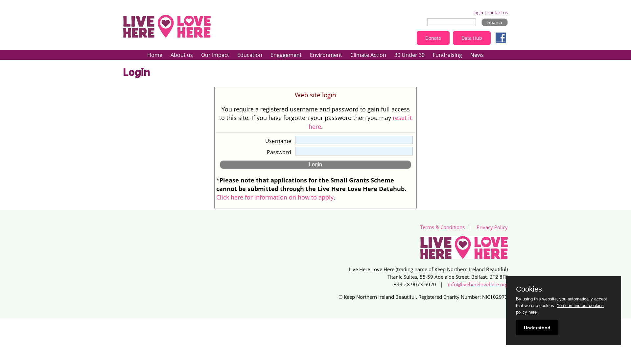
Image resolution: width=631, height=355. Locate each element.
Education (249, 55)
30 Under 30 (409, 55)
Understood (537, 327)
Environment (326, 55)
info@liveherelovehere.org (478, 284)
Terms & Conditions (442, 227)
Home (154, 55)
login (478, 12)
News (477, 55)
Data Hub (471, 38)
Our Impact (215, 55)
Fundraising (447, 55)
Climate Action (368, 55)
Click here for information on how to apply (275, 197)
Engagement (286, 55)
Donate (433, 38)
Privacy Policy (492, 227)
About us (182, 55)
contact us (497, 12)
